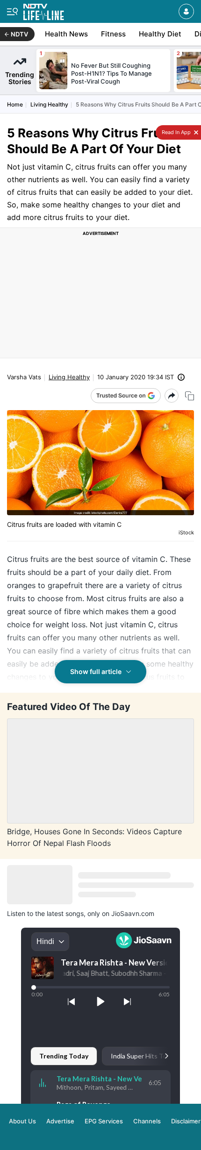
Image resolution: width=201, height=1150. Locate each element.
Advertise (60, 1121)
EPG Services (104, 1121)
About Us (22, 1121)
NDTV (19, 34)
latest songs (65, 913)
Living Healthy (49, 104)
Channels (147, 1121)
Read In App (175, 132)
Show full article (96, 671)
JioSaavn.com (132, 913)
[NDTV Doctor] (43, 10)
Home (15, 104)
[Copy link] (189, 395)
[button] (186, 11)
